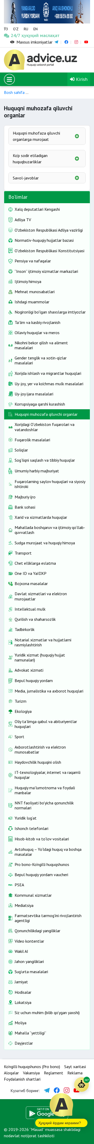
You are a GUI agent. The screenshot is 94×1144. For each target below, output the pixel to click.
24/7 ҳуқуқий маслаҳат (15, 35)
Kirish (81, 79)
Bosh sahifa (14, 92)
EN (35, 29)
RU (26, 29)
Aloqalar (11, 1072)
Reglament (53, 1072)
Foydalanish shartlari (22, 1079)
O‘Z (16, 29)
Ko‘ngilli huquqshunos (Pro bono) (32, 1066)
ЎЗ (6, 29)
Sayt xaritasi (75, 1066)
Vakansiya (31, 1072)
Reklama (75, 1072)
